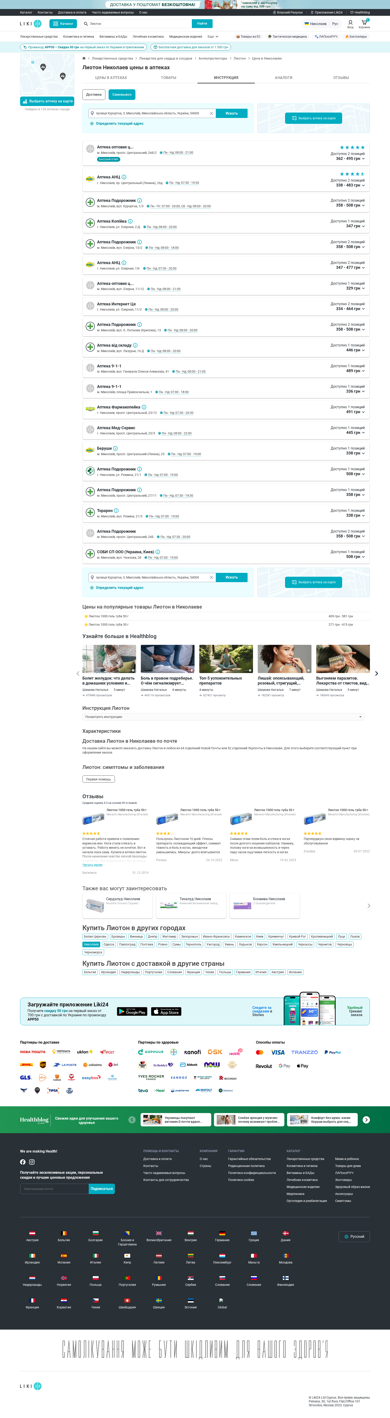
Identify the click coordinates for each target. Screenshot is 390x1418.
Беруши (115, 448)
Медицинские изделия (185, 36)
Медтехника (295, 1194)
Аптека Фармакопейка (144, 407)
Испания (295, 972)
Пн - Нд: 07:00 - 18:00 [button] (174, 392)
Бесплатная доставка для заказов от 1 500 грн (193, 47)
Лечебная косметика (148, 36)
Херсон (262, 944)
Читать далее (92, 865)
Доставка (94, 94)
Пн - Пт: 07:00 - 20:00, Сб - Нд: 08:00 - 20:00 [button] (180, 206)
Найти (202, 23)
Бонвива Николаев (269, 899)
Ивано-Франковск (216, 936)
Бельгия (90, 972)
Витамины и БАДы (113, 36)
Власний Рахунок (290, 12)
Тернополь (194, 944)
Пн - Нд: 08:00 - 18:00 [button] (164, 247)
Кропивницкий (322, 936)
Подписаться (102, 1189)
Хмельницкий (282, 944)
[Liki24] (31, 1386)
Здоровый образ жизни (352, 1187)
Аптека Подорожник (139, 200)
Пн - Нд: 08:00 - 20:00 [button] (162, 227)
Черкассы (305, 944)
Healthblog (362, 12)
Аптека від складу (135, 345)
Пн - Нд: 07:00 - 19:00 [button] (186, 454)
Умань (229, 944)
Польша (225, 972)
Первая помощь (98, 779)
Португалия (153, 972)
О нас (143, 12)
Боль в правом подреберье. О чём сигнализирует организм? (167, 681)
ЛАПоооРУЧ (344, 1173)
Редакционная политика (246, 1166)
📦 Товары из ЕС (248, 36)
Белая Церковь (95, 936)
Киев (259, 936)
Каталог (26, 12)
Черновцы (344, 944)
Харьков (245, 944)
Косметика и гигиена (78, 36)
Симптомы (343, 1201)
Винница (136, 936)
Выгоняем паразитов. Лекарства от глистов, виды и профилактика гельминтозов (343, 681)
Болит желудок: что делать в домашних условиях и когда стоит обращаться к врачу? (108, 681)
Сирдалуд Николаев (123, 899)
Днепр (152, 936)
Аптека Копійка (130, 221)
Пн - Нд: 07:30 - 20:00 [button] (161, 268)
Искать (232, 113)
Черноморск (93, 952)
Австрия (278, 972)
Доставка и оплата (72, 12)
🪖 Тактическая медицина (287, 36)
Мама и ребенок (347, 1159)
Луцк (341, 936)
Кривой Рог (297, 936)
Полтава (146, 944)
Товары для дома (348, 1166)
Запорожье (189, 936)
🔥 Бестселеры (356, 36)
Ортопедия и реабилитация (307, 1201)
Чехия (209, 972)
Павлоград (127, 944)
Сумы (176, 944)
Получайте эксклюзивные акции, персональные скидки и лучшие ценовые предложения (61, 1175)
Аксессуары (344, 1194)
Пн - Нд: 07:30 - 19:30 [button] (184, 182)
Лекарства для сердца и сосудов (165, 58)
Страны (205, 1166)
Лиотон (240, 58)
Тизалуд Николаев (195, 899)
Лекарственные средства (39, 36)
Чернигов (325, 944)
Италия (261, 972)
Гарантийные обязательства (249, 1159)
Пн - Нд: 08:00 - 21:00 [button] (178, 152)
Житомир (169, 936)
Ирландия (108, 972)
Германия (243, 972)
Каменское (243, 936)
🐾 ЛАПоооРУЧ (326, 36)
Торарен (116, 510)
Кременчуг (276, 936)
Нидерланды (130, 972)
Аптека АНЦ (124, 177)
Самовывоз (122, 94)
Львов (355, 936)
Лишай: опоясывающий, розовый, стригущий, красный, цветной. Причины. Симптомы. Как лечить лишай (283, 681)
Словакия (174, 972)
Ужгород (213, 944)
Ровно (162, 944)
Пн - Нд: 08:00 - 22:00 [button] (177, 433)
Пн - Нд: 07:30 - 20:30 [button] (178, 413)
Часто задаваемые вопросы (113, 12)
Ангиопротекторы (213, 58)
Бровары (118, 936)
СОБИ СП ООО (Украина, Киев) (157, 552)
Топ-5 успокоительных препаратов (220, 680)
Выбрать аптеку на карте (51, 101)
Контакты (45, 12)
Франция (193, 972)
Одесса (109, 944)
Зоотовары (343, 1180)
